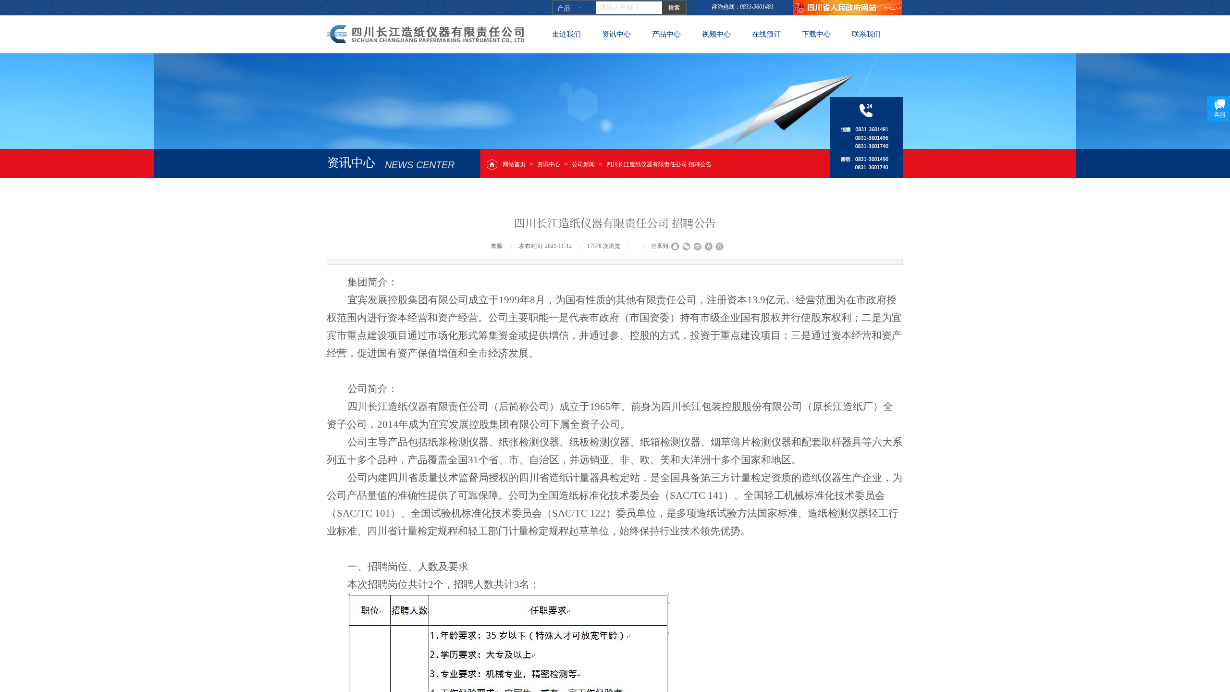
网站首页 (514, 164)
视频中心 (716, 34)
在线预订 (766, 34)
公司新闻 (583, 164)
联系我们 (866, 34)
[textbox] (629, 7)
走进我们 (566, 34)
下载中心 (816, 34)
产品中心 (666, 34)
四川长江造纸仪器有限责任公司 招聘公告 (659, 164)
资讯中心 (548, 164)
